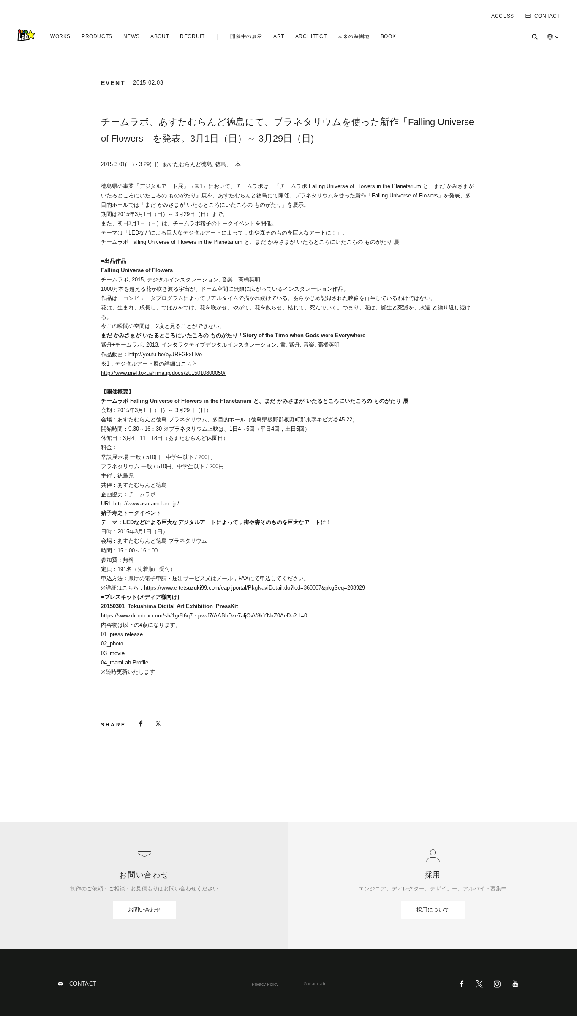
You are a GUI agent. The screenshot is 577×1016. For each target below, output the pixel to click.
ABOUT (159, 36)
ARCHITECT (311, 36)
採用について (432, 910)
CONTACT (547, 16)
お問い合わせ (144, 910)
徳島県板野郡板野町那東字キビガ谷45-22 (301, 419)
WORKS (60, 36)
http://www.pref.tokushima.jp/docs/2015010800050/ (163, 373)
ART (278, 36)
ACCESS (502, 16)
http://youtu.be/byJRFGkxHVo (165, 354)
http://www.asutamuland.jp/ (146, 503)
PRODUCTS (97, 36)
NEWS (131, 36)
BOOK (388, 36)
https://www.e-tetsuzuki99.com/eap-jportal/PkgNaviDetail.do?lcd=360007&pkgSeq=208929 (254, 587)
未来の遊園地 (353, 36)
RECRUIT (192, 36)
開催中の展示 (246, 36)
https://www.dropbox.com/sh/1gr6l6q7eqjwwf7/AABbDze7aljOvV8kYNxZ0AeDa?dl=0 (204, 615)
